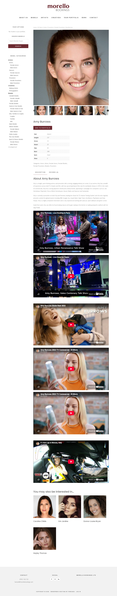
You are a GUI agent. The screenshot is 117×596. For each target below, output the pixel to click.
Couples (12, 116)
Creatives (11, 85)
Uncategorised (12, 147)
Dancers (11, 70)
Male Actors (13, 68)
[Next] (108, 110)
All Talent (40, 27)
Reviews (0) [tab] (53, 172)
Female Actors (53, 163)
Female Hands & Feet (16, 108)
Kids (11, 121)
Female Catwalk (14, 98)
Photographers (13, 91)
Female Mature (14, 129)
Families (12, 119)
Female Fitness (14, 142)
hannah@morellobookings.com (24, 582)
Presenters (51, 27)
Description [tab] (40, 172)
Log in (78, 591)
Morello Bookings (58, 7)
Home (35, 27)
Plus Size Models (14, 137)
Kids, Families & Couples (16, 114)
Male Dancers (14, 75)
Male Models (13, 124)
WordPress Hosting (58, 591)
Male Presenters (15, 83)
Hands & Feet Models (15, 106)
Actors (42, 163)
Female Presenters (59, 27)
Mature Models (13, 126)
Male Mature (14, 132)
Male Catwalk (14, 101)
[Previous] (34, 110)
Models (47, 166)
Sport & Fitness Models (16, 139)
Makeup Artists (13, 88)
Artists (45, 27)
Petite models (13, 134)
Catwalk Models (14, 96)
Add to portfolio (42, 128)
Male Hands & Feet (15, 111)
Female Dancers (15, 73)
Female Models (62, 163)
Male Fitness (14, 144)
